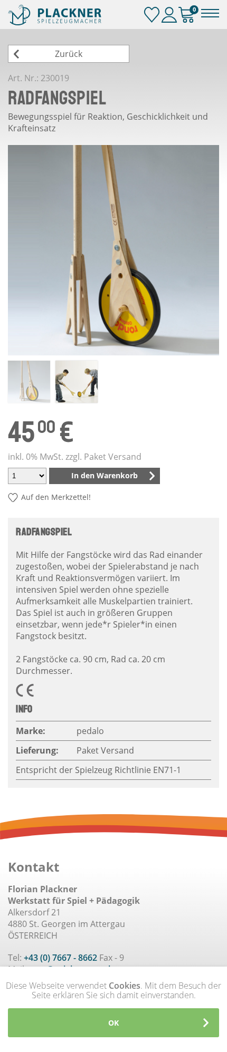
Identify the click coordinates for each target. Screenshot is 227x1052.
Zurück (68, 54)
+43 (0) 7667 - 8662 (60, 957)
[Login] (169, 15)
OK (113, 1023)
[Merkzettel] (152, 15)
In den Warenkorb (104, 475)
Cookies (124, 985)
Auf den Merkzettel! (56, 497)
